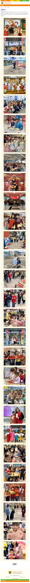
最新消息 (5, 7)
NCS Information (3, 581)
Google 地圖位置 (3, 579)
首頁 (2, 7)
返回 (14, 564)
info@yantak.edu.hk (16, 578)
